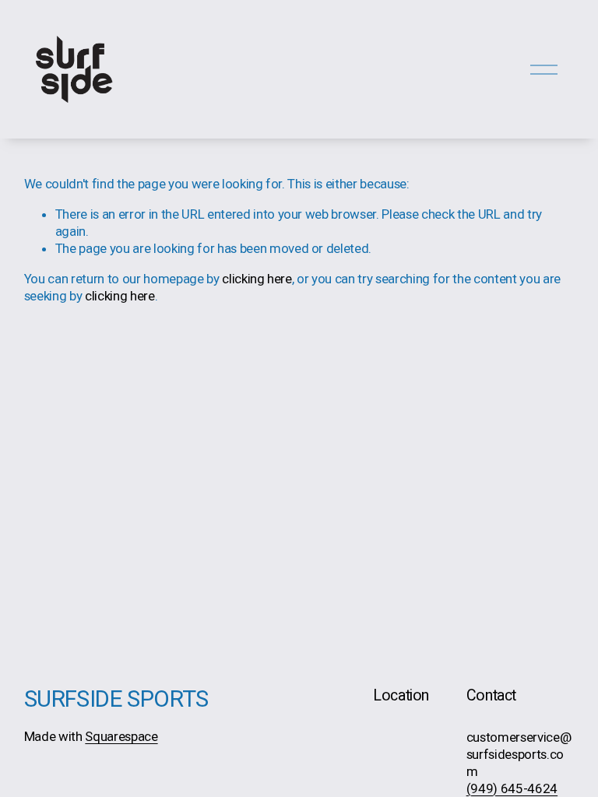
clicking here (257, 278)
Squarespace (121, 736)
